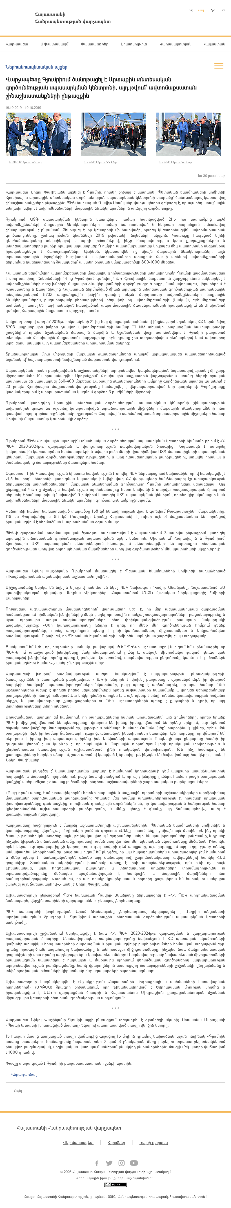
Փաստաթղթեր (94, 44)
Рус (212, 10)
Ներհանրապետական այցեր (36, 66)
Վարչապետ (17, 44)
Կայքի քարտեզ (153, 1142)
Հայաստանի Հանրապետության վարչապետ (69, 1127)
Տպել (18, 1090)
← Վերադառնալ (21, 1074)
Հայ (201, 10)
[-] (40, 134)
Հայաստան (214, 44)
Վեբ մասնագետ (78, 1142)
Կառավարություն (175, 44)
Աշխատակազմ (54, 44)
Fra (223, 10)
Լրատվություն (134, 44)
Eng (189, 10)
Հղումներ (116, 1142)
